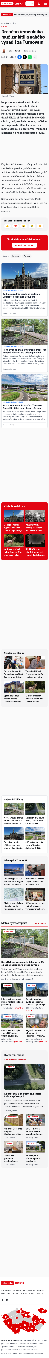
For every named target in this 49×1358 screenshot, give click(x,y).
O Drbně (17, 1291)
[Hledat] (32, 3)
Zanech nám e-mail (24, 245)
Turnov (27, 256)
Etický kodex (29, 1291)
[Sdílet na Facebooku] (19, 57)
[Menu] (45, 3)
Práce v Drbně (27, 1293)
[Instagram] (7, 1300)
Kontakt (40, 1291)
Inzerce (39, 1293)
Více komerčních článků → (16, 1059)
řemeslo (15, 256)
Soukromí (6, 1291)
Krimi (13, 23)
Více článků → (41, 923)
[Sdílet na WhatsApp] (30, 57)
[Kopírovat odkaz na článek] (35, 57)
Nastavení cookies (9, 1293)
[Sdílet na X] (25, 57)
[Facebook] (2, 1300)
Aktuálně (7, 14)
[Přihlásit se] (39, 3)
